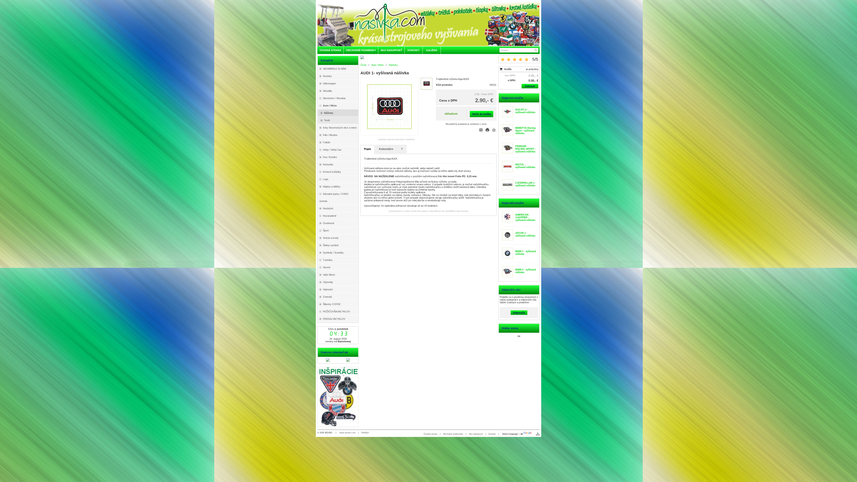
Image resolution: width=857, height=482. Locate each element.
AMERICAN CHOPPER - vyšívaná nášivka (525, 217)
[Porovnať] (481, 130)
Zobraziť (530, 86)
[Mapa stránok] (538, 434)
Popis (367, 149)
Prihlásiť (365, 433)
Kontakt (492, 434)
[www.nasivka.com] (428, 24)
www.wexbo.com (347, 433)
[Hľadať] (535, 50)
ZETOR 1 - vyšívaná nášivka (525, 234)
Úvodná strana (430, 434)
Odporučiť (519, 312)
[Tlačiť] (487, 130)
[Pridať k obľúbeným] (494, 130)
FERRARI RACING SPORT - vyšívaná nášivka (525, 149)
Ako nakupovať (476, 434)
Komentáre (386, 149)
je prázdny (532, 69)
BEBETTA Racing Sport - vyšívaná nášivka (525, 131)
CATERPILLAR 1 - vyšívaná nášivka (525, 184)
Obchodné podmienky (453, 434)
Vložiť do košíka (481, 114)
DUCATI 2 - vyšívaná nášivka (525, 111)
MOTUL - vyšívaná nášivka (525, 165)
